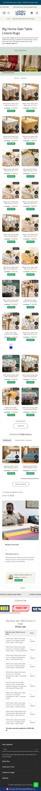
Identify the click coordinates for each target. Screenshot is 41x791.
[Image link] (10, 63)
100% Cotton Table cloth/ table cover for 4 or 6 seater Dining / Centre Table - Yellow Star (30, 268)
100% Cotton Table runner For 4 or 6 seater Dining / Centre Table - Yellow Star (11, 408)
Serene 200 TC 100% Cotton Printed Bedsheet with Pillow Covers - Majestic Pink (9, 467)
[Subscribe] (36, 749)
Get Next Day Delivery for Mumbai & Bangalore (20, 2)
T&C (16, 43)
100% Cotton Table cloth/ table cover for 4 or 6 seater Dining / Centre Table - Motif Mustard (30, 137)
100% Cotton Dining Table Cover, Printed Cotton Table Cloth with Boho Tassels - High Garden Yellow (11, 376)
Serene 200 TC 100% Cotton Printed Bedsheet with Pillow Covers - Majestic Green (29, 467)
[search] (8, 13)
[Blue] (10, 347)
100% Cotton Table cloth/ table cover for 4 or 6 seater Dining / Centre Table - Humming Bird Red (30, 104)
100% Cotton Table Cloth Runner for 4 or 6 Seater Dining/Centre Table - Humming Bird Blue (10, 137)
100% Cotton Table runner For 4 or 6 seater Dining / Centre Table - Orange (30, 301)
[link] (10, 608)
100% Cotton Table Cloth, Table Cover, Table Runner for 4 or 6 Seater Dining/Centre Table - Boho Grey (11, 268)
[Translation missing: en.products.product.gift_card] (31, 12)
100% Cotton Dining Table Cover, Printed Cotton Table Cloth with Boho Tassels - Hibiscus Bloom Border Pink (30, 408)
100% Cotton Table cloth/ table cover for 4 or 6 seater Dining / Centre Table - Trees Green (30, 333)
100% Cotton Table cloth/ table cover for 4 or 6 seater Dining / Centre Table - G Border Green (30, 202)
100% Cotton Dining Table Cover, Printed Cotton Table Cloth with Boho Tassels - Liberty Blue (30, 376)
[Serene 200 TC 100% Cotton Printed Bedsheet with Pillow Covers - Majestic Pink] (10, 454)
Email (5, 749)
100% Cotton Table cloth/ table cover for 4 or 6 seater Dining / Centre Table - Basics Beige (30, 235)
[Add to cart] (17, 98)
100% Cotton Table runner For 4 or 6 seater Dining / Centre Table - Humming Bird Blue (11, 333)
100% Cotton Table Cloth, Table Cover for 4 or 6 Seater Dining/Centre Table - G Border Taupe (10, 202)
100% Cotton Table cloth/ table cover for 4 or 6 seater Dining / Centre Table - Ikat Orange (11, 104)
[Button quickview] (17, 94)
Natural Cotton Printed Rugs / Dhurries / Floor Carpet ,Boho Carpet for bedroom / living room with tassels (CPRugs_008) (30, 170)
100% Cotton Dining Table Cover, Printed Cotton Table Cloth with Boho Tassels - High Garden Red (11, 301)
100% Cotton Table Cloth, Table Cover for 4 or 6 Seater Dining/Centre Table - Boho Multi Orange (10, 170)
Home (8, 19)
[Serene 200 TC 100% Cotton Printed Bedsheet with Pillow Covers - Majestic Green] (29, 454)
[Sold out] (17, 163)
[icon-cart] (36, 13)
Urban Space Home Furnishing (23, 785)
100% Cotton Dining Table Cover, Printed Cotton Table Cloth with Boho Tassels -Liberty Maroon (11, 235)
